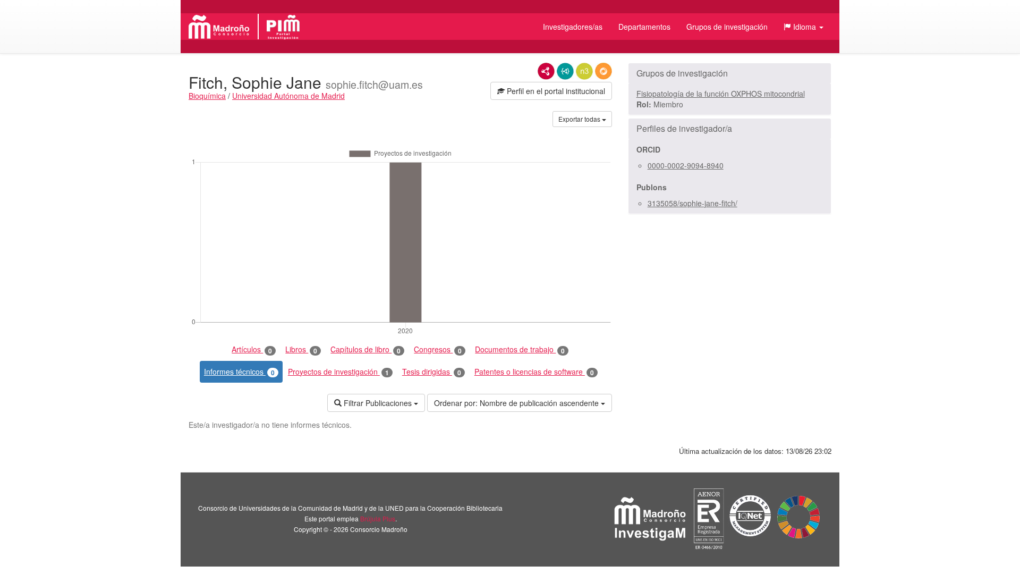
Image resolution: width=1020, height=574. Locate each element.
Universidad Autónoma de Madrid (288, 95)
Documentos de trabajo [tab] (520, 349)
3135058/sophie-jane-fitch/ (692, 203)
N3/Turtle (584, 71)
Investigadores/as (572, 26)
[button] (803, 26)
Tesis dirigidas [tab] (431, 371)
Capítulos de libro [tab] (365, 349)
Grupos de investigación (727, 26)
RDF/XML (546, 71)
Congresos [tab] (438, 349)
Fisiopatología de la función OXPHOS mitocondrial (720, 93)
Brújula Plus (377, 518)
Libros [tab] (301, 349)
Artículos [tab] (252, 349)
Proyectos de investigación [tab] (338, 371)
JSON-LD (565, 71)
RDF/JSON (603, 71)
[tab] (729, 73)
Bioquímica (207, 95)
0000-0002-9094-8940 (686, 165)
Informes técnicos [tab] (239, 371)
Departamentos (644, 26)
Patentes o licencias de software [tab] (534, 371)
